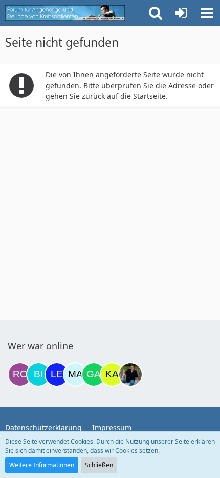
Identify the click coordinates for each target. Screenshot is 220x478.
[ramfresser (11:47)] (130, 374)
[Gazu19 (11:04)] (93, 374)
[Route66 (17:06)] (20, 374)
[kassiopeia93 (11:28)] (112, 374)
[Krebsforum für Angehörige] (65, 13)
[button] (206, 13)
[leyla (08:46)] (57, 374)
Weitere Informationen (41, 465)
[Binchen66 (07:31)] (38, 374)
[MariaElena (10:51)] (75, 374)
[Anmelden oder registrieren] (181, 13)
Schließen (99, 465)
